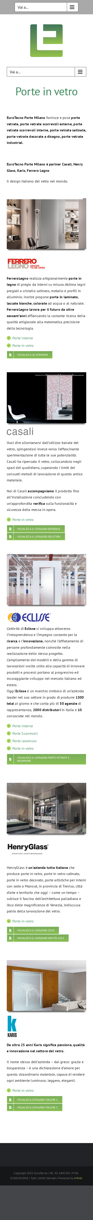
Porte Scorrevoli (25, 733)
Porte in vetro (23, 345)
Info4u (78, 1178)
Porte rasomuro (24, 741)
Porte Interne (22, 338)
